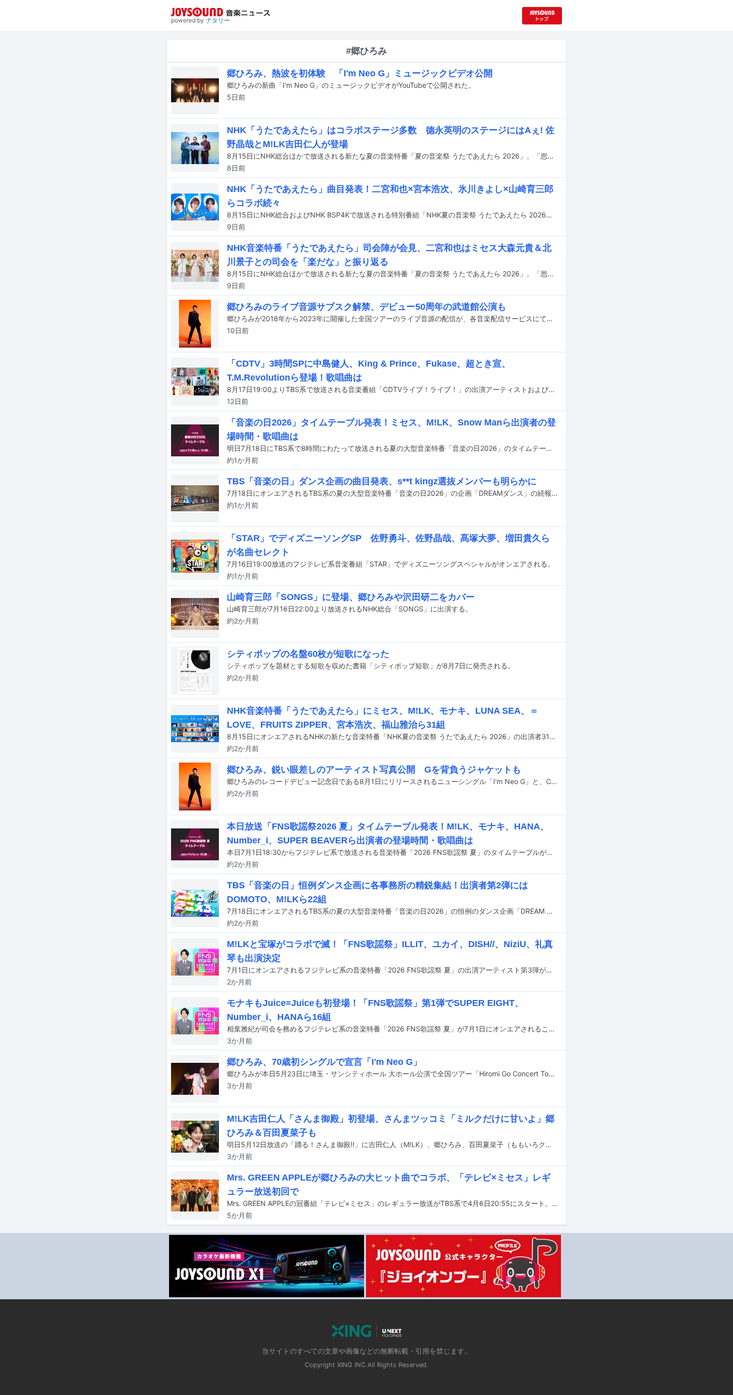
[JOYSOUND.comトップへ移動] (542, 15)
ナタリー (218, 20)
